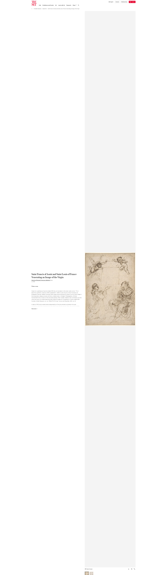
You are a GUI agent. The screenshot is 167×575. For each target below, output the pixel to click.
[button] (110, 289)
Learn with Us (61, 5)
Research (68, 5)
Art (56, 5)
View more (33, 308)
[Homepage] (33, 3)
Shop (74, 5)
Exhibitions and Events (48, 5)
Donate (117, 1)
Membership (124, 1)
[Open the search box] (78, 5)
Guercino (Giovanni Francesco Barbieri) (40, 280)
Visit (40, 5)
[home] (32, 8)
